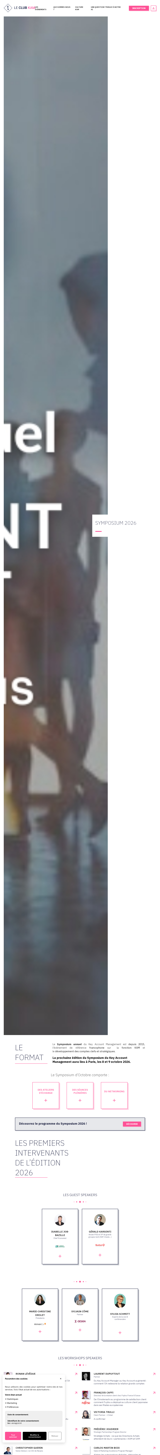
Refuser (55, 1436)
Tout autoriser (13, 1436)
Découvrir (132, 1124)
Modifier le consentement (34, 1436)
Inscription (139, 8)
